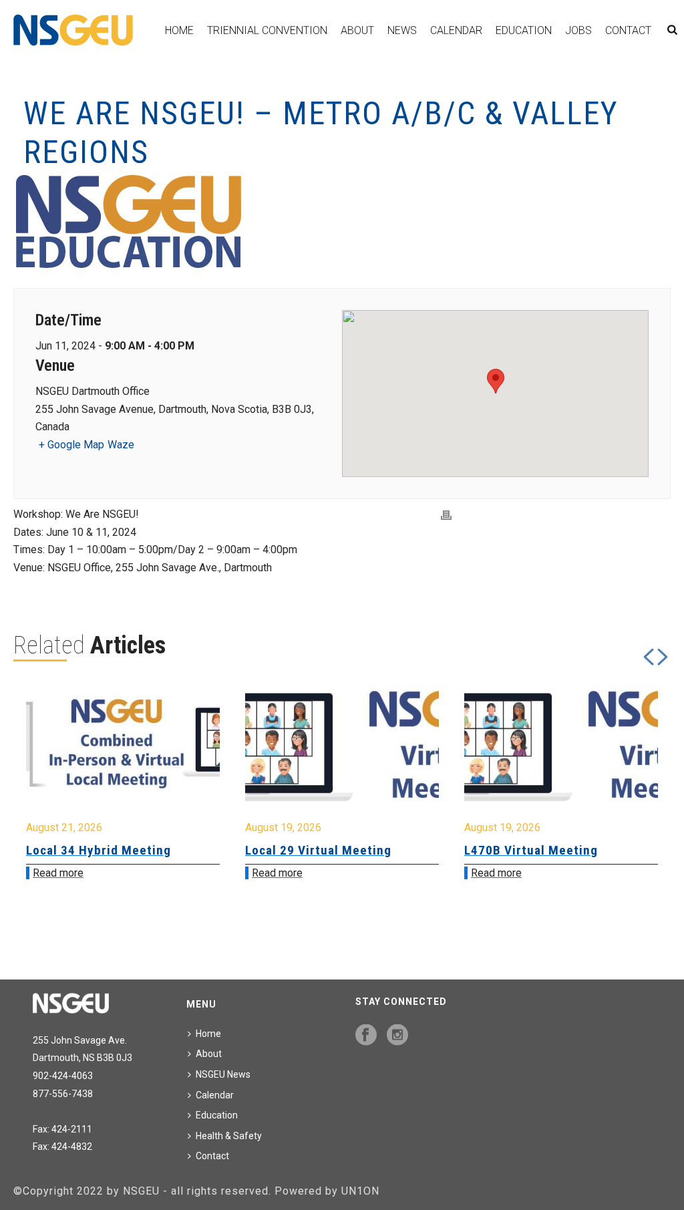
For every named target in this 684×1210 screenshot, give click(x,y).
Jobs (578, 30)
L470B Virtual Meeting (328, 850)
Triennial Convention (267, 30)
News (402, 30)
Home (179, 30)
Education (524, 30)
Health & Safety (229, 1135)
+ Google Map (71, 444)
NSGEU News (223, 1074)
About (357, 30)
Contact (628, 30)
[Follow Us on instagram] (397, 1035)
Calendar (456, 30)
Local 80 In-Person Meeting (563, 850)
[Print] (446, 515)
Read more (74, 873)
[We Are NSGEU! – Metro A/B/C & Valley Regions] (342, 223)
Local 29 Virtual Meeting (116, 850)
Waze (121, 444)
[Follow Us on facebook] (366, 1035)
